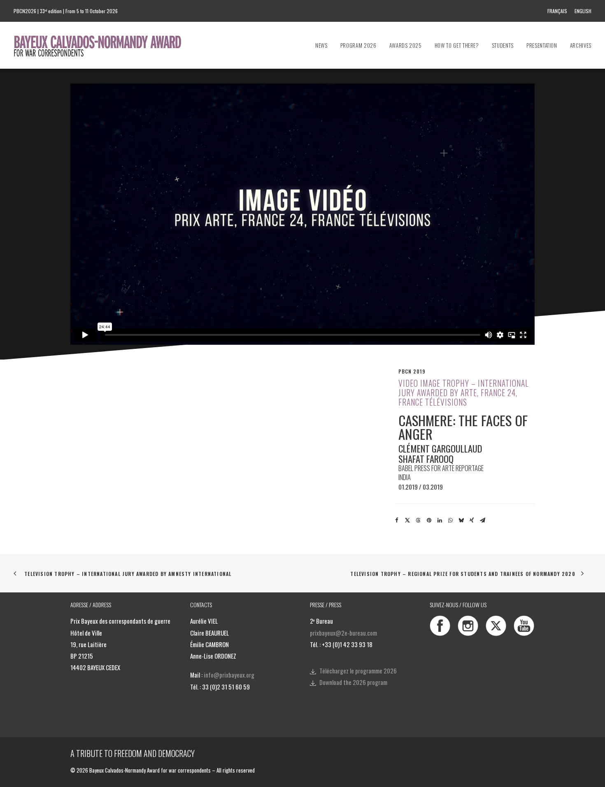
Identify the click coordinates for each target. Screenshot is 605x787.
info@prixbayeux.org (229, 674)
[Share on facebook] (397, 520)
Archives (580, 45)
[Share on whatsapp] (450, 520)
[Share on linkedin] (439, 520)
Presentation (541, 45)
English (583, 10)
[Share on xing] (472, 520)
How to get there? (457, 45)
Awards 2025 (405, 45)
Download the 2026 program (353, 682)
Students (503, 45)
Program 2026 (358, 45)
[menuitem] (558, 11)
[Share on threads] (418, 520)
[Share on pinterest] (429, 520)
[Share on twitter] (407, 520)
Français (557, 10)
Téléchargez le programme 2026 (358, 670)
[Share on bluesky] (461, 520)
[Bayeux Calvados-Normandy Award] (101, 45)
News (321, 45)
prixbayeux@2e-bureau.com (343, 632)
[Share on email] (482, 520)
